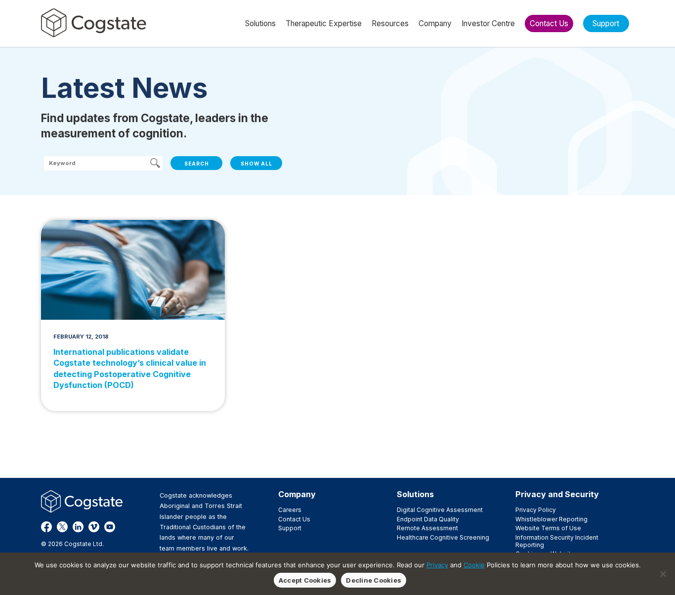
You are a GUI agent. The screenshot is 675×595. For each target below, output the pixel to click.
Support (289, 528)
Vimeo (93, 526)
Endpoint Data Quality (428, 519)
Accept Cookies (305, 580)
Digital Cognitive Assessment (440, 509)
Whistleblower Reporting (551, 519)
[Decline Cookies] (663, 574)
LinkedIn (78, 526)
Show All (256, 164)
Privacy (437, 565)
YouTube (109, 526)
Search (196, 164)
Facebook (46, 526)
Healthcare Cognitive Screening (443, 537)
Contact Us (294, 519)
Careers (289, 509)
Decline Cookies (373, 580)
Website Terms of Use (548, 528)
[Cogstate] (93, 22)
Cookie (474, 565)
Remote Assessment (427, 528)
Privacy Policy (535, 509)
